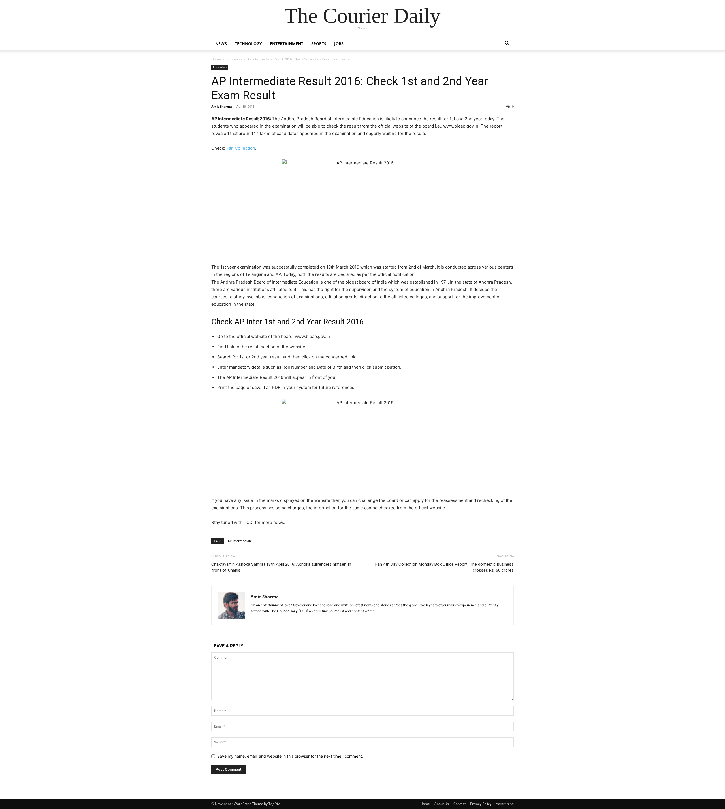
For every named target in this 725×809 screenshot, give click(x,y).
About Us (441, 803)
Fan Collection (240, 148)
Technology (248, 43)
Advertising (505, 803)
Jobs (339, 43)
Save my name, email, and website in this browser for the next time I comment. (290, 756)
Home (216, 59)
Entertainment (286, 43)
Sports (318, 43)
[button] (507, 44)
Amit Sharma (221, 106)
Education (234, 59)
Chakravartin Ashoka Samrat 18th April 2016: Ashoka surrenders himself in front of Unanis (281, 567)
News (221, 43)
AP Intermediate (240, 541)
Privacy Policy (480, 803)
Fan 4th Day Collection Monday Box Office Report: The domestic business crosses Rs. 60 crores (444, 567)
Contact (459, 803)
